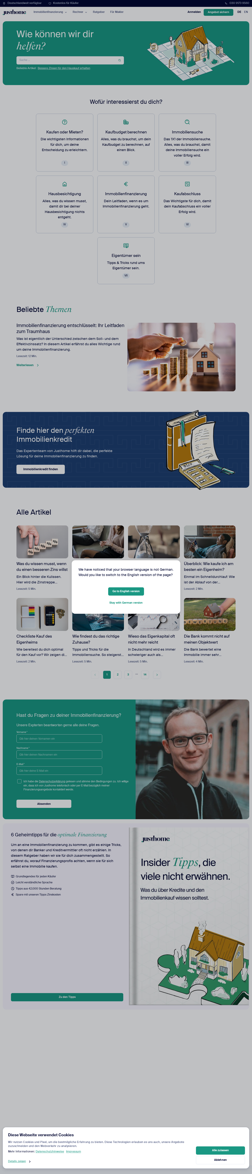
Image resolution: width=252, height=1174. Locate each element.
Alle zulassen (220, 1150)
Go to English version (126, 591)
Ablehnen (220, 1160)
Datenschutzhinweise (50, 1151)
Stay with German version (126, 603)
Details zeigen (17, 1161)
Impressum (73, 1151)
